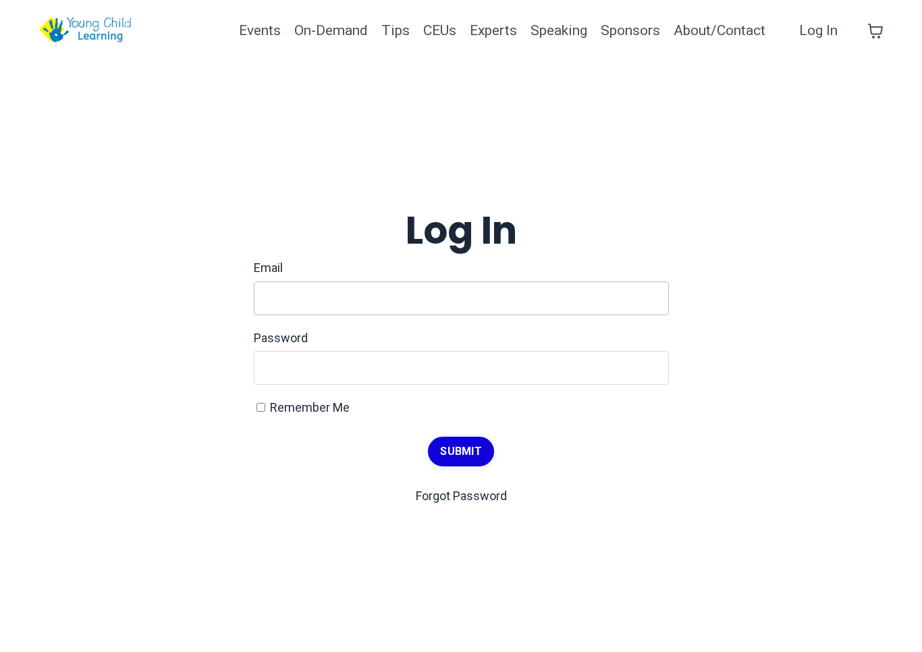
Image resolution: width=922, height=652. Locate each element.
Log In (818, 30)
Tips (395, 30)
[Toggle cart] (875, 31)
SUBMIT (461, 451)
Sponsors (630, 30)
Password (281, 338)
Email (268, 268)
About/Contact (719, 30)
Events (260, 30)
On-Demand (331, 30)
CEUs (439, 30)
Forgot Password (461, 496)
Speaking (559, 30)
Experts (493, 30)
